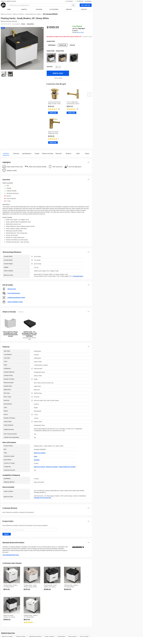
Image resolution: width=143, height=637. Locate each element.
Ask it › (6, 534)
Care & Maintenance (13, 293)
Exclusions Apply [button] (87, 36)
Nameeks (36, 460)
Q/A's (78, 153)
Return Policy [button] (80, 32)
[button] (52, 57)
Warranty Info (11, 289)
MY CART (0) (85, 5)
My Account (69, 1)
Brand (87, 153)
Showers (39, 9)
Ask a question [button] (16, 24)
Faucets (84, 9)
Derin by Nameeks (12, 21)
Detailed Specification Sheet (16, 297)
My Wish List (80, 1)
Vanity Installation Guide (15, 302)
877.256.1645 (88, 1)
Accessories (54, 9)
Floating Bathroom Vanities (67, 467)
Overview (16, 153)
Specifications (26, 153)
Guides (37, 153)
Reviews (68, 153)
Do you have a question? (8, 158)
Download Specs (78, 276)
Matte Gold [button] (62, 45)
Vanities (24, 9)
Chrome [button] (72, 45)
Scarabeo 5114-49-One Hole (42, 498)
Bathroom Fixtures (39, 467)
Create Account (11, 1)
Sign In (3, 1)
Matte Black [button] (52, 45)
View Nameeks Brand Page (10, 555)
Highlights (6, 153)
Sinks (9, 9)
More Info (59, 153)
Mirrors (69, 9)
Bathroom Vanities (39, 453)
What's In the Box (47, 153)
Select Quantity (63, 67)
